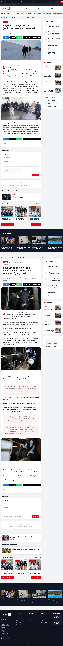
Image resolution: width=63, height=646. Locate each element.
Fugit (55, 106)
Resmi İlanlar (38, 8)
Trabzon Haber (29, 8)
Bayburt (9, 17)
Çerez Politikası (44, 622)
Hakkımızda (30, 616)
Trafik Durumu (33, 1)
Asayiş (17, 620)
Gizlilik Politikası (44, 616)
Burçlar (46, 1)
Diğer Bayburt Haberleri (8, 224)
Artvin (17, 618)
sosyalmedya (48, 106)
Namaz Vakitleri (41, 1)
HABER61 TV (54, 8)
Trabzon (55, 103)
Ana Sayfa (14, 8)
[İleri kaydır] (61, 14)
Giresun (53, 100)
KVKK (42, 620)
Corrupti (47, 100)
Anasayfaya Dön (35, 224)
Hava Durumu (6, 1)
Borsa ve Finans (13, 1)
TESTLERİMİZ (16, 13)
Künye (29, 620)
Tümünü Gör (37, 203)
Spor (19, 1)
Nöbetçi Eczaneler (25, 1)
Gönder (36, 175)
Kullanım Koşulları (44, 618)
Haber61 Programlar (27, 13)
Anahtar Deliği (46, 8)
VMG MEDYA (48, 644)
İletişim (29, 618)
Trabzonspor (21, 8)
